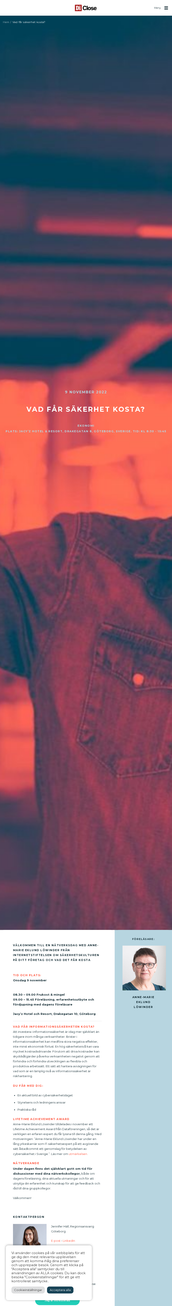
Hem (6, 22)
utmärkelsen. (78, 1154)
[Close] (86, 8)
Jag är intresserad (57, 1300)
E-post (55, 1240)
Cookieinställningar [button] (28, 1290)
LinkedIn (69, 1240)
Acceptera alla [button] (60, 1290)
